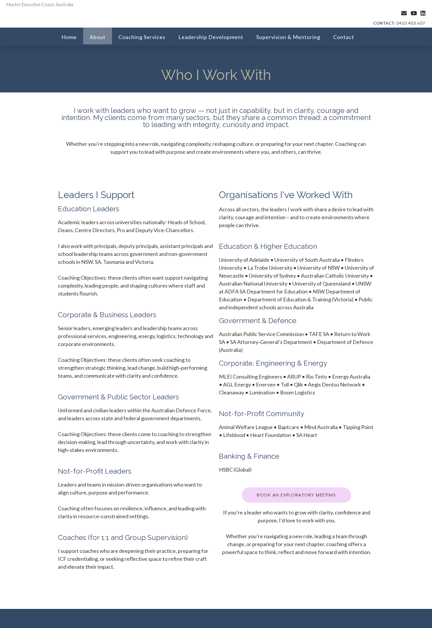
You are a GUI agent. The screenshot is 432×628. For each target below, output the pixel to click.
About (98, 37)
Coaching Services (141, 37)
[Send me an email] (404, 13)
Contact (343, 37)
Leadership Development (210, 37)
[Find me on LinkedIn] (423, 13)
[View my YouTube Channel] (414, 13)
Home (69, 37)
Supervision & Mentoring (288, 37)
